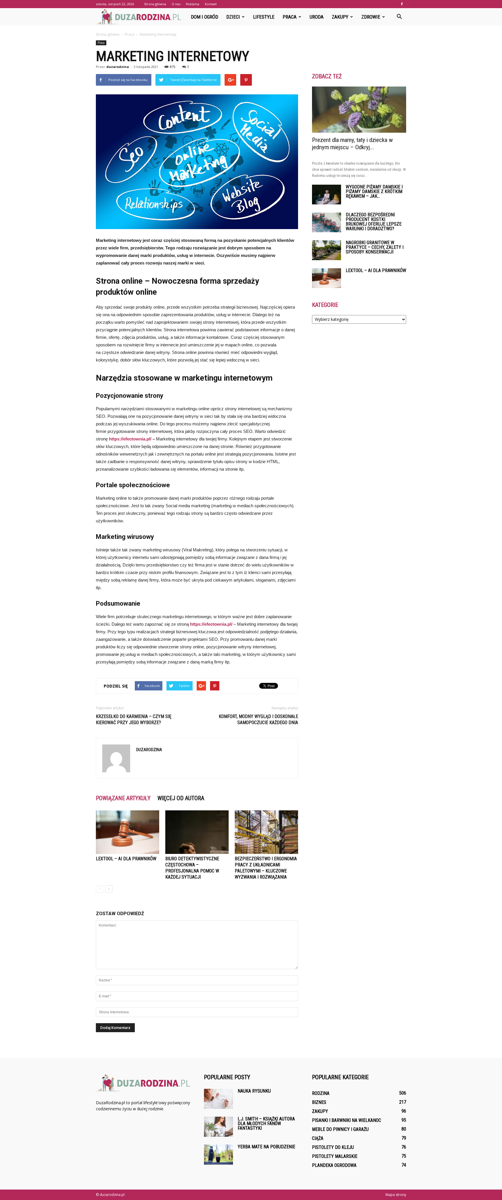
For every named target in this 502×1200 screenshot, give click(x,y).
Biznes (319, 1102)
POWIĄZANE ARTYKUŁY (123, 798)
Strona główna (155, 4)
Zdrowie (370, 17)
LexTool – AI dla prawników (126, 858)
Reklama (192, 4)
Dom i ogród (204, 17)
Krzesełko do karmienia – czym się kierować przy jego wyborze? (133, 719)
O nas (176, 4)
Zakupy (340, 17)
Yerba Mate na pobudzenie (266, 1146)
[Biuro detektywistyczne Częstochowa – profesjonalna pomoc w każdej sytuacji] (197, 832)
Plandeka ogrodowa (334, 1165)
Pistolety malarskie (334, 1156)
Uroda (317, 17)
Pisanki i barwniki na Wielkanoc (346, 1120)
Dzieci (233, 17)
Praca (290, 17)
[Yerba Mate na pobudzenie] (218, 1155)
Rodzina (320, 1093)
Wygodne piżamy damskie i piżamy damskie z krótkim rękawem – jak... (374, 191)
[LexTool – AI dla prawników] (127, 832)
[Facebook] (401, 4)
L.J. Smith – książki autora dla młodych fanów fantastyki (266, 1123)
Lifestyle (264, 17)
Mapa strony (396, 1194)
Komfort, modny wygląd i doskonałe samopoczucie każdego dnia (258, 719)
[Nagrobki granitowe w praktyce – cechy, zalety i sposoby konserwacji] (326, 250)
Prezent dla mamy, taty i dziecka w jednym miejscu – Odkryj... (352, 143)
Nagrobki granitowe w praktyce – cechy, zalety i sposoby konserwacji (375, 247)
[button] (399, 17)
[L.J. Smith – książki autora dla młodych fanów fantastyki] (218, 1127)
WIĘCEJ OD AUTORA (180, 798)
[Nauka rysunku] (218, 1099)
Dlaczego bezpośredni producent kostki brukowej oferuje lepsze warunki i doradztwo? (373, 221)
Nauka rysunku (254, 1091)
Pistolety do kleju (333, 1147)
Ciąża (317, 1138)
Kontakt (211, 4)
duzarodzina (117, 66)
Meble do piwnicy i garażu (340, 1129)
